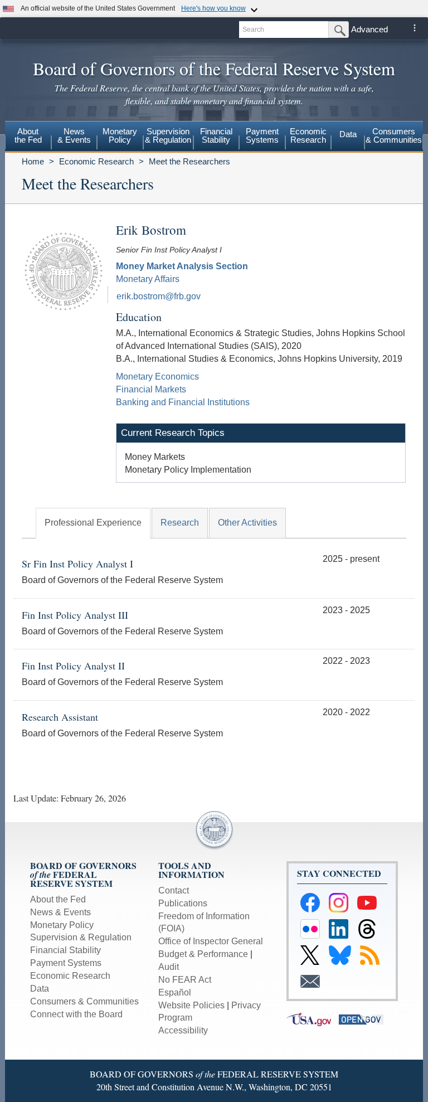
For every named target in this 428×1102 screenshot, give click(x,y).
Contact (173, 890)
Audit (168, 967)
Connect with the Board (76, 1014)
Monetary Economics (157, 376)
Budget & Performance (203, 954)
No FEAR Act (184, 979)
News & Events (60, 912)
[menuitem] (28, 137)
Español (174, 992)
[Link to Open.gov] (364, 1018)
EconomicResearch (308, 135)
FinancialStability (216, 135)
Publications (182, 903)
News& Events (74, 135)
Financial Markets (151, 389)
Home (33, 161)
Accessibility (183, 1030)
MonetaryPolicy (120, 135)
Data (348, 134)
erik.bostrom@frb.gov (158, 296)
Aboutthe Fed (28, 135)
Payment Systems (65, 963)
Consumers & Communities (394, 135)
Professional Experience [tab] (93, 522)
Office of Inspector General (210, 941)
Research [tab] (179, 522)
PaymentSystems (262, 135)
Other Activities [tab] (247, 522)
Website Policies (191, 1005)
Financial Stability (65, 950)
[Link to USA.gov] (312, 1018)
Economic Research (96, 161)
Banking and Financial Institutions (183, 402)
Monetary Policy (62, 925)
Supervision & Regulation (81, 937)
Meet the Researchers (189, 161)
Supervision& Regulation (168, 135)
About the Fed (58, 899)
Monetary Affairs (147, 279)
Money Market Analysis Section (182, 266)
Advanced (369, 29)
